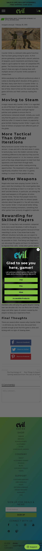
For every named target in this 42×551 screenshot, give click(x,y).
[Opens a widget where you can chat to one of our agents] (32, 547)
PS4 (21, 286)
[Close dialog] (38, 249)
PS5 (21, 280)
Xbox (21, 292)
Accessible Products (21, 298)
